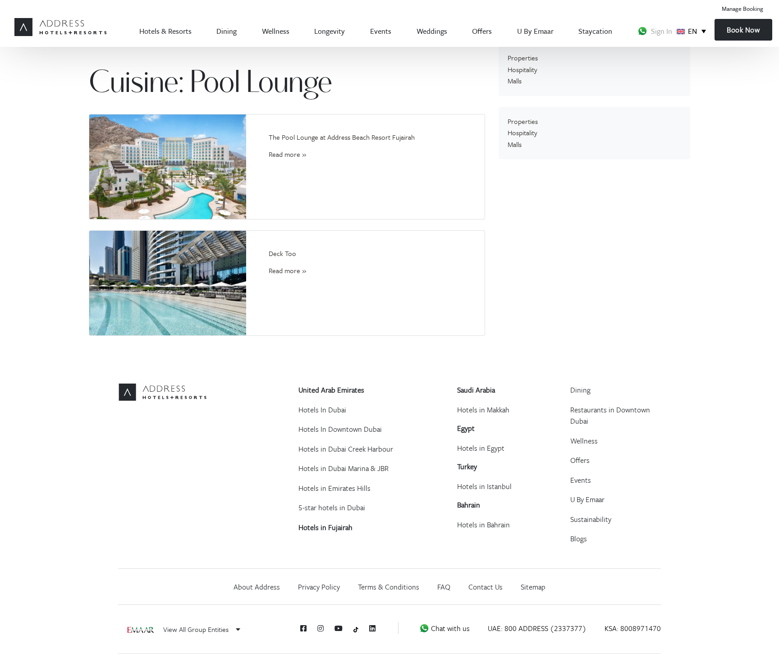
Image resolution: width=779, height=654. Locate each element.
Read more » (287, 154)
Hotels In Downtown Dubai (340, 429)
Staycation (595, 31)
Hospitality (522, 69)
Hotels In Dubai (322, 409)
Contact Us (485, 586)
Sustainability (590, 519)
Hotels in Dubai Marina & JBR (343, 468)
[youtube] (339, 628)
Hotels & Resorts (165, 31)
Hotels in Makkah (483, 409)
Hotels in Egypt (480, 448)
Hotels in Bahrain (483, 524)
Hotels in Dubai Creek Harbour (345, 449)
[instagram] (320, 628)
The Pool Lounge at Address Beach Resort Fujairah (342, 137)
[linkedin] (372, 628)
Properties (523, 58)
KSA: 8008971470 (633, 628)
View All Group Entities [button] (196, 629)
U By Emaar (535, 31)
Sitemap (533, 586)
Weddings (432, 31)
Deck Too (282, 253)
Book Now (743, 29)
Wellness (275, 31)
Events (380, 31)
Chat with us (449, 628)
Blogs (578, 538)
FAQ (443, 586)
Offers (482, 31)
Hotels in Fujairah (325, 527)
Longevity (329, 31)
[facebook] (303, 628)
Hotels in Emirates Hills (334, 488)
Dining (226, 31)
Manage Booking (742, 8)
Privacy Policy (319, 586)
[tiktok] (355, 628)
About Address (257, 586)
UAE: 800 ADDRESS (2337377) (537, 628)
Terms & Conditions (388, 586)
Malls (515, 81)
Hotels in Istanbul (484, 486)
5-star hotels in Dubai (331, 507)
